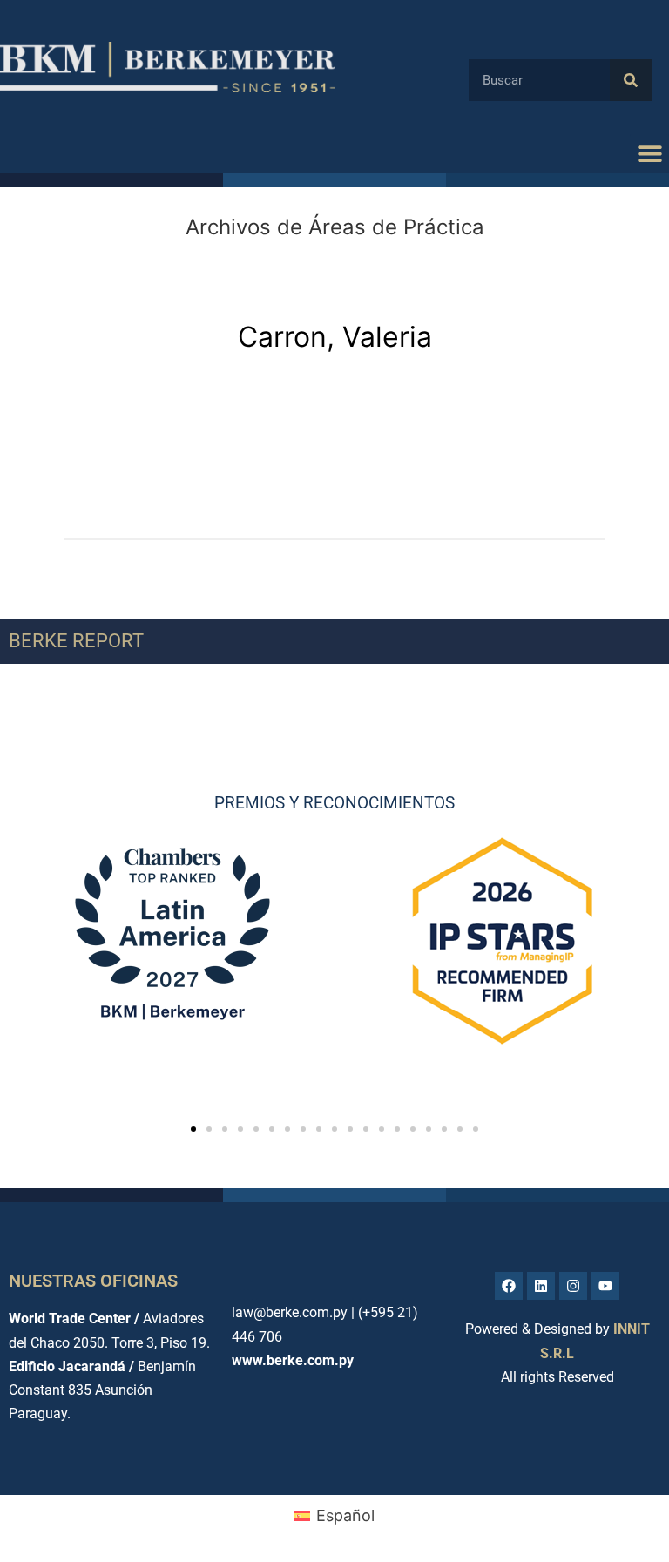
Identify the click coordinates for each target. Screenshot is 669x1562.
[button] (649, 153)
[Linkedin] (541, 1286)
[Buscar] (631, 80)
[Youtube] (605, 1286)
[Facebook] (509, 1286)
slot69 (87, 419)
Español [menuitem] (345, 1515)
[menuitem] (334, 1516)
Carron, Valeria (335, 337)
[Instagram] (573, 1286)
